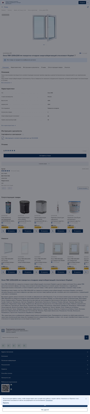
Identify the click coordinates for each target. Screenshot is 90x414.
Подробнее (49, 400)
